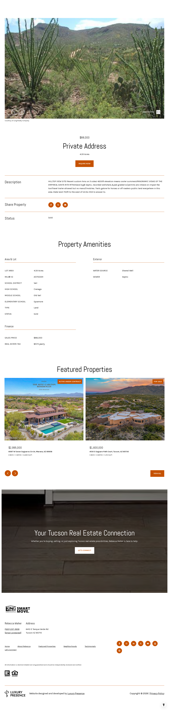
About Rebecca (24, 646)
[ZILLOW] (155, 643)
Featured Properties (47, 646)
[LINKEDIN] (133, 643)
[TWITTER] (140, 643)
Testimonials (90, 646)
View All (157, 473)
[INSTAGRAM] (126, 643)
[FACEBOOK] (119, 643)
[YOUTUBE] (148, 643)
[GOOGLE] (119, 650)
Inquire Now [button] (84, 163)
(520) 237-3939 (12, 629)
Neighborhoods (70, 646)
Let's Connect (11, 650)
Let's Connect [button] (84, 550)
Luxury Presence (75, 693)
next (21, 112)
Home (7, 646)
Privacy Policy (157, 693)
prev (14, 112)
